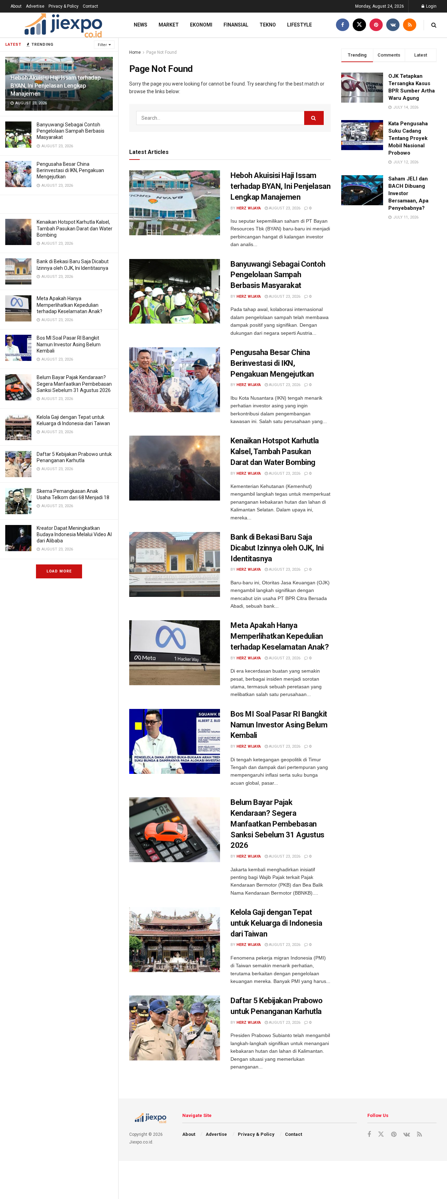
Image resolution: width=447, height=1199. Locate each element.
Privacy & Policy (64, 6)
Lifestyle (299, 25)
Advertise (35, 6)
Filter (102, 45)
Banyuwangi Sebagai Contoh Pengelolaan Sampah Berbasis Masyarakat (70, 131)
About (16, 6)
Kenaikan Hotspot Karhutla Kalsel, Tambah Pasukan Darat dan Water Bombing (74, 228)
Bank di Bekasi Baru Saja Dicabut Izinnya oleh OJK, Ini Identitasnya (276, 548)
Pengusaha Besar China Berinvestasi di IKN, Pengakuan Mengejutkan (70, 170)
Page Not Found (161, 52)
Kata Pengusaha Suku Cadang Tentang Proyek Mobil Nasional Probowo (408, 138)
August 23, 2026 (284, 208)
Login (431, 6)
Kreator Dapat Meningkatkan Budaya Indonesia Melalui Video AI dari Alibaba (74, 534)
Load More (59, 571)
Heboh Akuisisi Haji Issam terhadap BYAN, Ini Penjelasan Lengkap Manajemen (55, 85)
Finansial (236, 25)
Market (169, 25)
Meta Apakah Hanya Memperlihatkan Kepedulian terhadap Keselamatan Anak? (69, 305)
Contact (90, 6)
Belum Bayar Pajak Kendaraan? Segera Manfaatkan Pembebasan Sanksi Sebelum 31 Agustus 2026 (74, 384)
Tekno (267, 25)
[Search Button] (314, 118)
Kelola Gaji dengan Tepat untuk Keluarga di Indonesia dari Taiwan (276, 923)
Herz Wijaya (248, 208)
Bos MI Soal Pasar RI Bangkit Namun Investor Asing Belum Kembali (69, 344)
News (140, 25)
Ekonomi (201, 25)
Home (135, 52)
